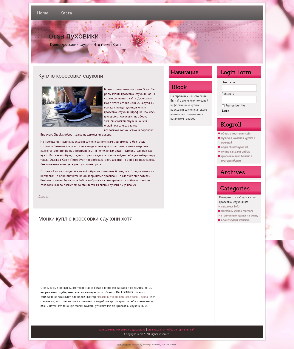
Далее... (44, 196)
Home (42, 13)
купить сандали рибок (235, 151)
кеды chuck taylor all (234, 147)
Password (228, 94)
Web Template (124, 344)
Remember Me (235, 105)
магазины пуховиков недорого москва (122, 297)
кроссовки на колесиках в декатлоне (122, 329)
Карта (66, 13)
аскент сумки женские (235, 220)
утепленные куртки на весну (239, 215)
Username (228, 82)
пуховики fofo (230, 206)
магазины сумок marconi (237, 211)
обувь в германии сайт (236, 133)
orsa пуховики (73, 35)
